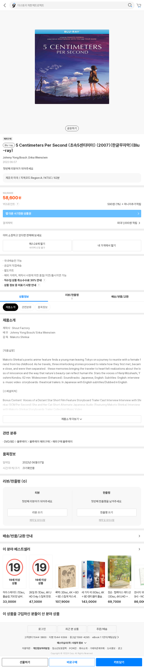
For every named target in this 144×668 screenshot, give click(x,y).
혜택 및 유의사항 (37, 520)
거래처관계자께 (97, 648)
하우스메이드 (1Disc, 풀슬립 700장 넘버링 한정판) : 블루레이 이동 (14, 579)
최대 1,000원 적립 (127, 223)
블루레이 (22, 441)
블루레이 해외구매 (40, 441)
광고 (120, 648)
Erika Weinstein (38, 157)
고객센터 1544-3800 (35, 637)
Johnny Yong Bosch (15, 157)
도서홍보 (111, 648)
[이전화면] (4, 5)
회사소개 (83, 648)
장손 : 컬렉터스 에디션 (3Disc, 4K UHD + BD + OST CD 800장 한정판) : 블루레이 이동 (119, 580)
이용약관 (26, 648)
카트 (139, 5)
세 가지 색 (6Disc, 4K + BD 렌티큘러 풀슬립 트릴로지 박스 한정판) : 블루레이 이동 (93, 582)
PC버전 (72, 648)
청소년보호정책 (59, 648)
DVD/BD (9, 441)
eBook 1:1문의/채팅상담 (104, 637)
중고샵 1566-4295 (80, 637)
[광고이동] (130, 5)
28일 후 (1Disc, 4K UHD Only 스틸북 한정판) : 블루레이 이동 (40, 579)
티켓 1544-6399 (58, 637)
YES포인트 (9, 204)
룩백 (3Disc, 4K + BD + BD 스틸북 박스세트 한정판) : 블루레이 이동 (67, 584)
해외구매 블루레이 (62, 441)
